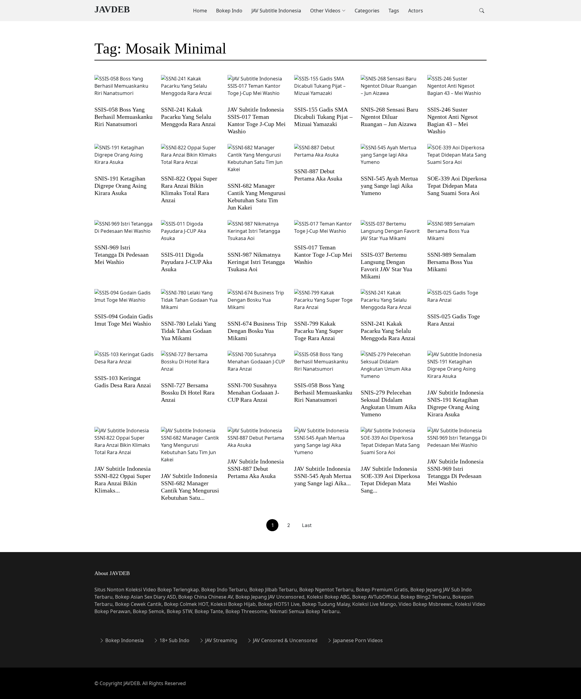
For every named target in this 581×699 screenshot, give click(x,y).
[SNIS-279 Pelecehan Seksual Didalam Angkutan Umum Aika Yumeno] (390, 369)
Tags (394, 10)
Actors (415, 10)
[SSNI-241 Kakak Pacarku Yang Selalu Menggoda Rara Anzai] (190, 89)
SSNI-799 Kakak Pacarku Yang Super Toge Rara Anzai (318, 330)
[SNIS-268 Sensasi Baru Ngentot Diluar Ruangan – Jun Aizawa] (390, 89)
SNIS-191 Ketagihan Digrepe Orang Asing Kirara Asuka (120, 185)
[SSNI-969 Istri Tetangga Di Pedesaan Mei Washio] (124, 231)
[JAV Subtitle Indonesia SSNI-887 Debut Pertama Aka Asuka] (257, 441)
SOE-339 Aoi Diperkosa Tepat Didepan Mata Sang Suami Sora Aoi (457, 185)
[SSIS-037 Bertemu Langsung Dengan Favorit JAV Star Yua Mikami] (390, 235)
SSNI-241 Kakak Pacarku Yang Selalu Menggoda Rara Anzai (188, 116)
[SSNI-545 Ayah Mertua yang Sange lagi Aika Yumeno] (390, 158)
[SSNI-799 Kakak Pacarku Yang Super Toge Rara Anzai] (323, 304)
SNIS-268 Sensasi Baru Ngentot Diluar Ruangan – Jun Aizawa (389, 116)
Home (200, 10)
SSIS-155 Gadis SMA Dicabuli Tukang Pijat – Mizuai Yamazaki (323, 116)
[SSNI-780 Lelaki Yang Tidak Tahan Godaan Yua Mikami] (190, 304)
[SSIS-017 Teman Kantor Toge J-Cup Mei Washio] (323, 231)
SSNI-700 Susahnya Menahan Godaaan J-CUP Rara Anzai (253, 392)
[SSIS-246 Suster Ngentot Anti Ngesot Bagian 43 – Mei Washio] (457, 89)
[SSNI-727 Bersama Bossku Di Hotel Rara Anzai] (190, 365)
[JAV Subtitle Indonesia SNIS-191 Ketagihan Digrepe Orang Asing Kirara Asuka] (457, 369)
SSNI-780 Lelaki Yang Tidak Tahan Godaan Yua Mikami (188, 330)
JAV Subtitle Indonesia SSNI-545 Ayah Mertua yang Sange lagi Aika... (322, 475)
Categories (367, 10)
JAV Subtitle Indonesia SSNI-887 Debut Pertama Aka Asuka (256, 468)
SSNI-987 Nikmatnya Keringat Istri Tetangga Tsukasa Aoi (256, 261)
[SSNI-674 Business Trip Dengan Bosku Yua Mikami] (257, 304)
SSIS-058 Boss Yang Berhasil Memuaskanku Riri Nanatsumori (123, 116)
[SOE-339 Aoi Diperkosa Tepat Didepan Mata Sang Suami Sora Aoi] (457, 158)
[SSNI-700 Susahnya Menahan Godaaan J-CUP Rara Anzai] (257, 365)
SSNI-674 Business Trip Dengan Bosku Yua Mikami (257, 330)
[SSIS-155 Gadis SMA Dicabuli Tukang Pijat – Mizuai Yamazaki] (323, 89)
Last (307, 525)
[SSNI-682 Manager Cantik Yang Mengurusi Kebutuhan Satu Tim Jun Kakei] (257, 162)
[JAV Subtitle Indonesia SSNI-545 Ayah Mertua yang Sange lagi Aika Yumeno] (323, 445)
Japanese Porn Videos (357, 640)
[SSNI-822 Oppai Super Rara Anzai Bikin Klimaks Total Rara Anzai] (190, 158)
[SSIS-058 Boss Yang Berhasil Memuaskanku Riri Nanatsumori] (124, 89)
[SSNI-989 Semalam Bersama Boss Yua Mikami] (457, 235)
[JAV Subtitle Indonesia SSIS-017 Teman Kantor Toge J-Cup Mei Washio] (257, 89)
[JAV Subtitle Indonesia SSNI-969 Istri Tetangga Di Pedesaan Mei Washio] (457, 441)
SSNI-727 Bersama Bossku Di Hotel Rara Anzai (188, 392)
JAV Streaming (220, 640)
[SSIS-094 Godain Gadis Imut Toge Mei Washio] (124, 300)
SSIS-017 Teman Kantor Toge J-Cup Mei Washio (323, 254)
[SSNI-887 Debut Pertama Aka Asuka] (323, 155)
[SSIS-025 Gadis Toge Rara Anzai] (457, 300)
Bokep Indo (229, 10)
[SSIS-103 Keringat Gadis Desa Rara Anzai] (124, 362)
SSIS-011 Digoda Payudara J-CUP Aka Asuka (186, 261)
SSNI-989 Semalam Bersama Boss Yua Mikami (451, 261)
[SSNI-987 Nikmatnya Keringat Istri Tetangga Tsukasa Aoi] (257, 235)
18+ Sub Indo (173, 640)
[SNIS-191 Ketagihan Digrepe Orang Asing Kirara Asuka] (124, 158)
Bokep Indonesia (124, 640)
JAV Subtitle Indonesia (276, 10)
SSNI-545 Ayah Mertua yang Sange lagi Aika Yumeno (389, 185)
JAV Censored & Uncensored (284, 640)
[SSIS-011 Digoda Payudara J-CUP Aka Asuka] (190, 235)
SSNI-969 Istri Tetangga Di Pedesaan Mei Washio (121, 254)
